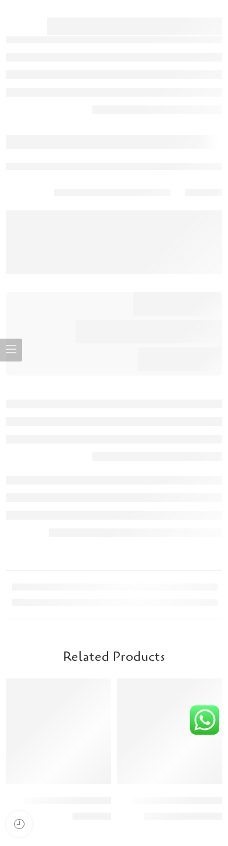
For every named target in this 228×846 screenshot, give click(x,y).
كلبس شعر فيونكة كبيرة (67, 800)
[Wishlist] (129, 690)
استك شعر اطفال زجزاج (177, 800)
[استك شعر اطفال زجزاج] (169, 731)
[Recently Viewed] (19, 824)
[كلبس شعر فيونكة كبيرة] (58, 731)
